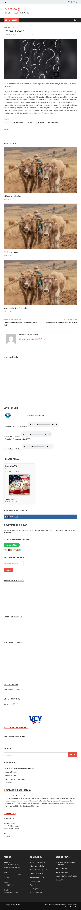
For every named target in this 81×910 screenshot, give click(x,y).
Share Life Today (9, 27)
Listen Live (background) (35, 415)
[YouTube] (69, 2)
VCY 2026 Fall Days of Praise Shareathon (19, 768)
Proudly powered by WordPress (55, 905)
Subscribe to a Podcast (38, 862)
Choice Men (9, 783)
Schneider (8, 469)
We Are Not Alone (11, 252)
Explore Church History (18, 790)
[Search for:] (40, 754)
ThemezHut (73, 907)
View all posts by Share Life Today (32, 339)
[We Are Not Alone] (40, 250)
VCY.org (12, 9)
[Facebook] (71, 2)
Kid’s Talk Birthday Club (38, 870)
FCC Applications (36, 892)
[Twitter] (74, 2)
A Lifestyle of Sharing (12, 196)
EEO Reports (34, 889)
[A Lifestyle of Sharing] (40, 194)
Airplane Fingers (11, 772)
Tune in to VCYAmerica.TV (13, 689)
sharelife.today (35, 113)
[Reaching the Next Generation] (40, 306)
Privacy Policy (35, 881)
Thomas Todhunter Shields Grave (17, 796)
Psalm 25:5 (8, 533)
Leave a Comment (32, 35)
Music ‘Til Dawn (36, 873)
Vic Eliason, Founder (37, 877)
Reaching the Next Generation (16, 308)
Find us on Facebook (14, 736)
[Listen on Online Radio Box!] (75, 517)
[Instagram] (77, 2)
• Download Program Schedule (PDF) (17, 439)
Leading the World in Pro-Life (15, 779)
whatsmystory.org (69, 91)
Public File (33, 885)
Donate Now (12, 545)
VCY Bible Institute (37, 866)
